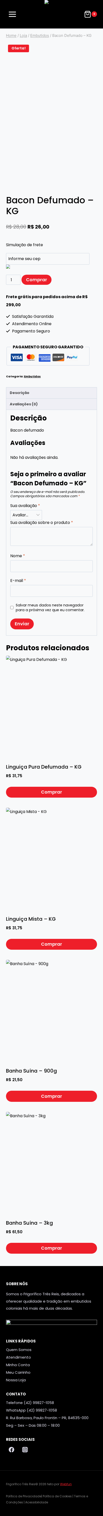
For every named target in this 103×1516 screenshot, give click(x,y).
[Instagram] (25, 1449)
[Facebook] (11, 1449)
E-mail (18, 580)
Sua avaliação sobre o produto (41, 522)
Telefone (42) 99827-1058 (30, 1402)
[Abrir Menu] (12, 14)
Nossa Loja (16, 1380)
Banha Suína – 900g (31, 1070)
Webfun (66, 1484)
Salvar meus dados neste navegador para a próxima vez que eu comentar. (50, 607)
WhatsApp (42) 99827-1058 (31, 1410)
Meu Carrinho (18, 1372)
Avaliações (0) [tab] (24, 404)
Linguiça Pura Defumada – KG (44, 766)
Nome (17, 556)
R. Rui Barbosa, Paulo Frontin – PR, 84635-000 (47, 1417)
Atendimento (18, 1357)
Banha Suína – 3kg (29, 1222)
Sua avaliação (25, 506)
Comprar (36, 279)
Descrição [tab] (19, 392)
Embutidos (32, 376)
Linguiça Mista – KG (31, 918)
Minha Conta (18, 1364)
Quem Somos (19, 1349)
